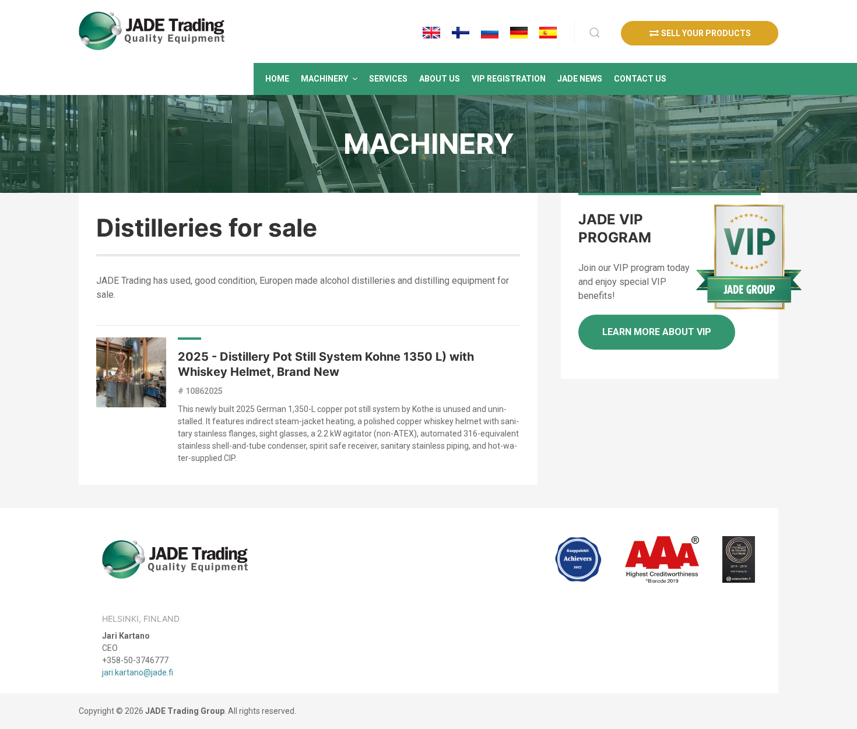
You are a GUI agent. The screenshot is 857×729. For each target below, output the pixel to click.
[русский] (489, 32)
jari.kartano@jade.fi (137, 672)
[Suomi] (460, 32)
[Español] (548, 32)
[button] (329, 79)
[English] (431, 32)
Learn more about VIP (656, 331)
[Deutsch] (519, 32)
